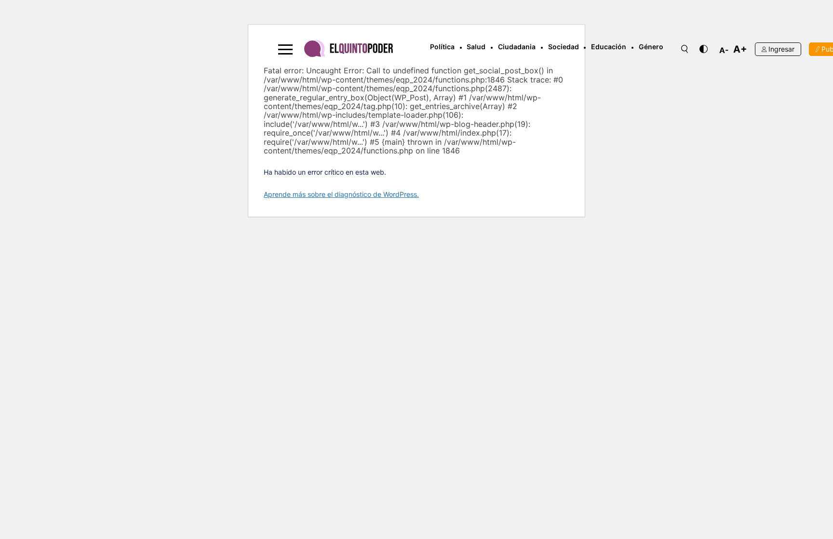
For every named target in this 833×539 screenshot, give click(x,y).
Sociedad (563, 46)
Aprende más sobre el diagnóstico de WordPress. (341, 194)
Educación (608, 46)
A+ (740, 49)
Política (442, 46)
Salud (476, 46)
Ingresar (781, 49)
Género (651, 46)
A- (724, 50)
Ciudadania (517, 46)
